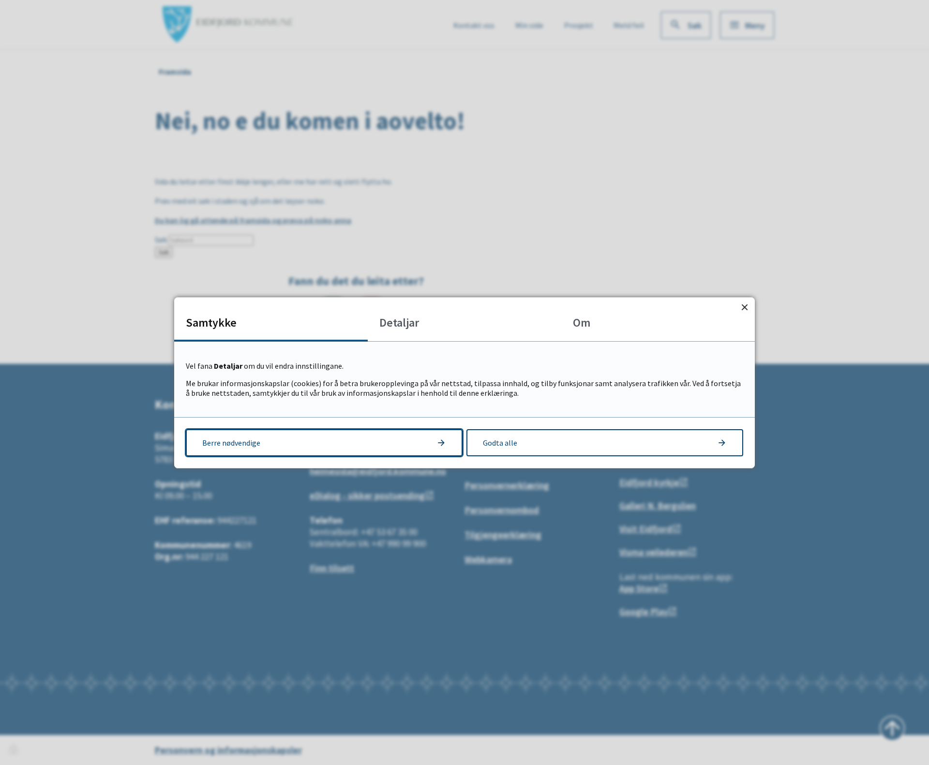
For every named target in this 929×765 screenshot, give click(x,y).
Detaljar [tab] (399, 322)
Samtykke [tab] (211, 322)
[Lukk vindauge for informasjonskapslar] (744, 307)
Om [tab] (581, 322)
